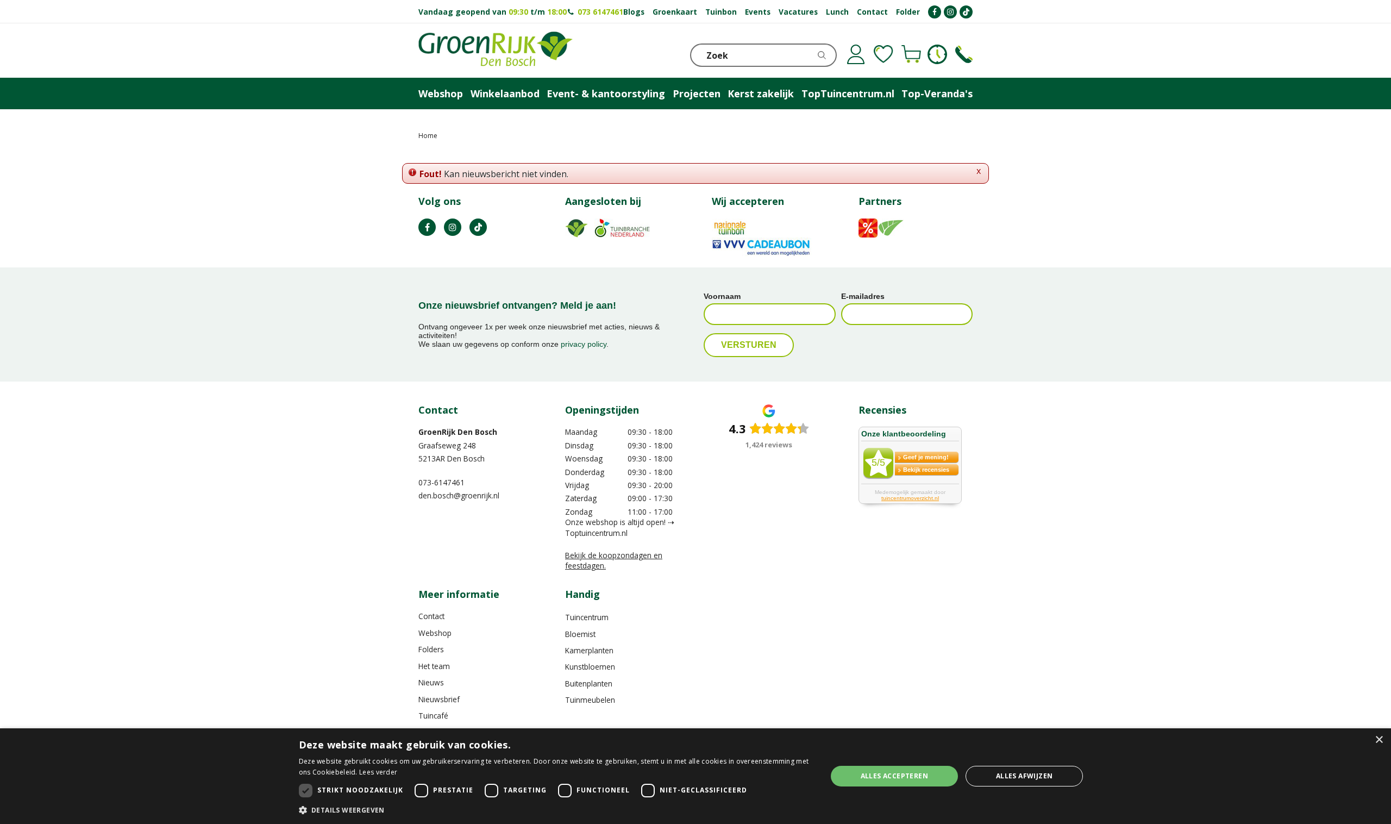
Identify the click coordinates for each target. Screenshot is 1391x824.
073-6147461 (441, 482)
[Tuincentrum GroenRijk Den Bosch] (495, 51)
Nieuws (431, 682)
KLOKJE (937, 54)
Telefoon (964, 54)
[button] (555, 809)
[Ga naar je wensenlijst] (883, 54)
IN (452, 227)
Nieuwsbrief (439, 699)
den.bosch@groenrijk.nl (458, 495)
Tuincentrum (587, 617)
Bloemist (580, 634)
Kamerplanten (589, 650)
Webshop (435, 633)
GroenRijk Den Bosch (457, 432)
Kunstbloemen (590, 666)
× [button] (1379, 740)
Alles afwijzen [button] (1024, 776)
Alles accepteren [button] (894, 776)
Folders (431, 649)
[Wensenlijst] (883, 54)
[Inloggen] (856, 54)
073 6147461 (600, 12)
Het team (434, 666)
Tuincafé (433, 715)
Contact (431, 616)
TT (478, 227)
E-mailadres (863, 296)
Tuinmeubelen (590, 700)
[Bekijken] (911, 54)
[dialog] (695, 776)
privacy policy (583, 344)
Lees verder (378, 772)
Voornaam (722, 296)
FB (427, 227)
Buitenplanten (588, 683)
